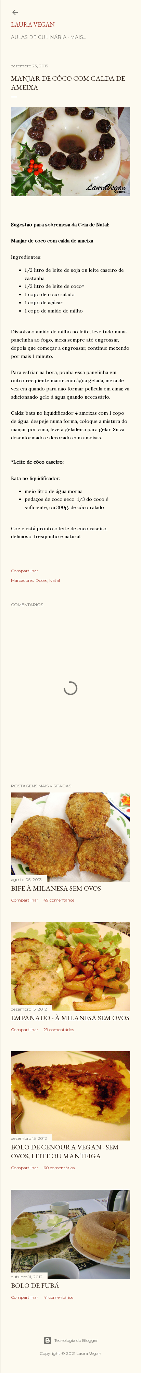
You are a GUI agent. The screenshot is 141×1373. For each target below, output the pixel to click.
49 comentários (58, 900)
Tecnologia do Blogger (76, 1340)
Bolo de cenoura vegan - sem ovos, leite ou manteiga (65, 1151)
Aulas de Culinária (38, 37)
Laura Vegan (33, 24)
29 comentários (58, 1029)
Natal (54, 580)
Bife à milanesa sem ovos (56, 888)
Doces (41, 580)
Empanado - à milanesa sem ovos (70, 1017)
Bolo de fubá (35, 1285)
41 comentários (58, 1297)
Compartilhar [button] (24, 570)
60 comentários (59, 1167)
